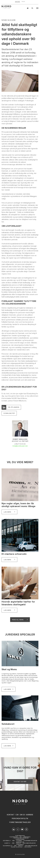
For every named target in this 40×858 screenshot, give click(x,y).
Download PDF (9, 413)
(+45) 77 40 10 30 (20, 444)
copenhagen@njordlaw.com (21, 838)
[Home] (6, 7)
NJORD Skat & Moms (19, 398)
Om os (22, 815)
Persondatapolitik (20, 819)
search (32, 8)
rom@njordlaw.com (20, 446)
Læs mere (10, 512)
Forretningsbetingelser (20, 822)
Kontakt (10, 815)
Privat (23, 1)
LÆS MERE (7, 746)
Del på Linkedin (13, 407)
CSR (17, 815)
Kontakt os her (20, 782)
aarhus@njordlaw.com (31, 845)
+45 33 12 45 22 (18, 847)
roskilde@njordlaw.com (29, 843)
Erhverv (17, 1)
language (27, 8)
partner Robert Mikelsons (17, 401)
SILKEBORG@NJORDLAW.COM (30, 840)
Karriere (29, 815)
